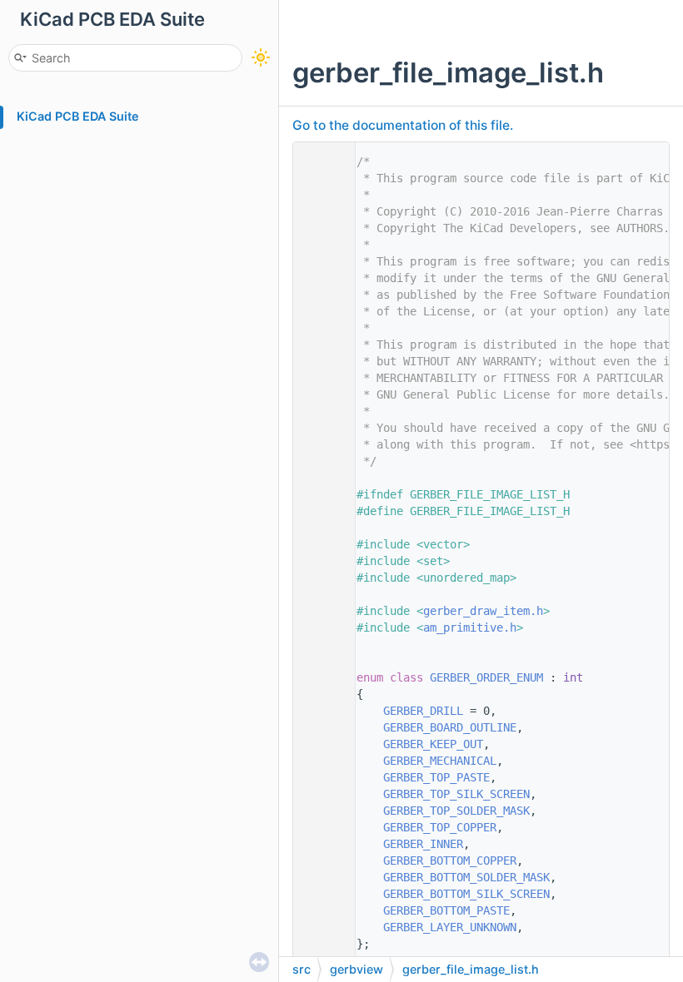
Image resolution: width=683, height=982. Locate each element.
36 (320, 744)
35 (320, 727)
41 (320, 827)
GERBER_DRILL (423, 710)
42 (320, 844)
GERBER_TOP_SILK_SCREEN (456, 794)
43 (320, 860)
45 (320, 893)
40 (320, 810)
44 (320, 877)
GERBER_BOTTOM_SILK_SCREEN (466, 893)
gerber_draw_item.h (483, 610)
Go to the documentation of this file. (402, 125)
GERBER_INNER (423, 844)
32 (320, 677)
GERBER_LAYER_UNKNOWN (449, 927)
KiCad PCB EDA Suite (78, 116)
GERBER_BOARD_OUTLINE (449, 727)
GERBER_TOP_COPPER (439, 827)
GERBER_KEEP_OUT (433, 744)
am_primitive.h (469, 627)
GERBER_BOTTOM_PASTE (446, 910)
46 (320, 910)
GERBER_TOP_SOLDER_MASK (456, 810)
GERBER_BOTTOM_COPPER (449, 860)
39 (320, 794)
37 (320, 760)
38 (320, 777)
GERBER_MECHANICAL (439, 760)
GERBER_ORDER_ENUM (486, 677)
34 (320, 710)
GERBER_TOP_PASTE (436, 777)
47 (320, 927)
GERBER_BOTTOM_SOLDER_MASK (466, 877)
